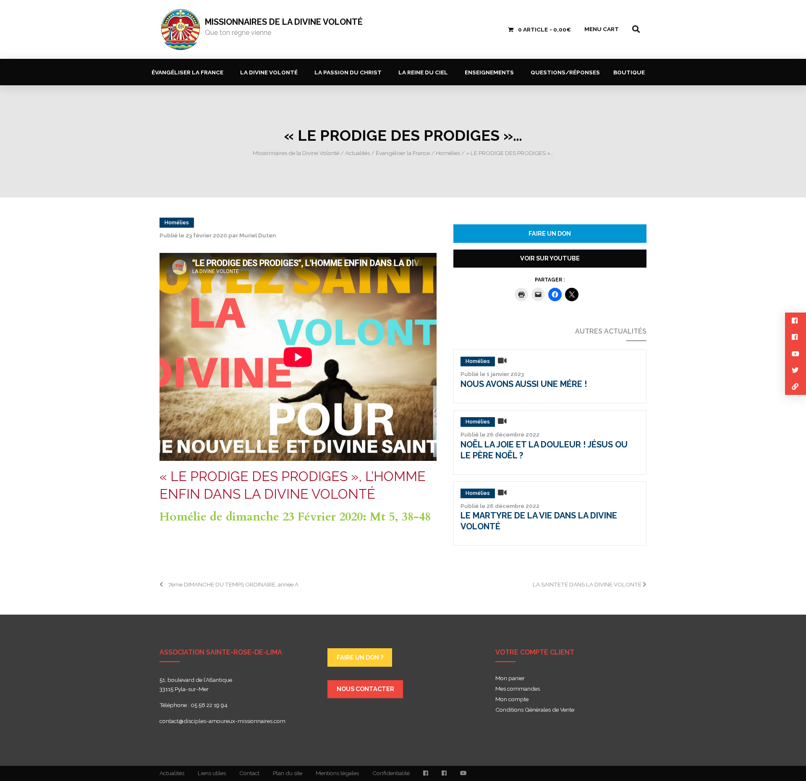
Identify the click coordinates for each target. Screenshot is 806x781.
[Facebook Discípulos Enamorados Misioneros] (444, 773)
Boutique (629, 72)
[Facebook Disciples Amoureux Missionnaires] (425, 773)
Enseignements (489, 72)
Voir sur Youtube (550, 258)
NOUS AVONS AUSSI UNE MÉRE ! (524, 384)
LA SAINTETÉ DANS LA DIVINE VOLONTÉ (588, 584)
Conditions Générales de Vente (534, 710)
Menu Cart (601, 29)
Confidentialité (391, 773)
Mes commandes (517, 689)
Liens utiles (212, 773)
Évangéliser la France (187, 72)
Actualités (172, 773)
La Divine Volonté (269, 72)
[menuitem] (189, 72)
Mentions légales (337, 773)
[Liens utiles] (795, 387)
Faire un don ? (360, 657)
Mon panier (510, 678)
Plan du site (287, 773)
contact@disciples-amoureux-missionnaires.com (222, 721)
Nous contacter (365, 688)
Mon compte (512, 699)
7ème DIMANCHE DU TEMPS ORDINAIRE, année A (230, 584)
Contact (249, 773)
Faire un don (550, 233)
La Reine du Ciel (423, 72)
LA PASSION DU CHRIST (348, 72)
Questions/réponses (565, 72)
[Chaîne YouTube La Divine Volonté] (463, 773)
